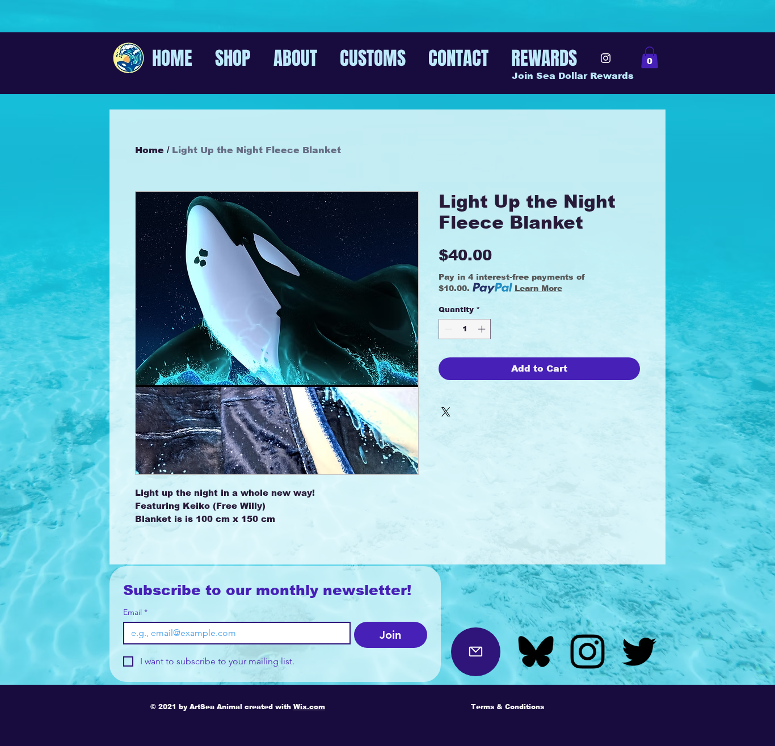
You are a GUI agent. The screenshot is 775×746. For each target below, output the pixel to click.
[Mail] (475, 651)
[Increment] (483, 329)
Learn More (538, 288)
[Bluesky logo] (536, 652)
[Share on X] (446, 412)
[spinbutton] (465, 329)
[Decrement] (447, 329)
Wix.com (309, 707)
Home (149, 150)
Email (135, 612)
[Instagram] (605, 58)
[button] (650, 57)
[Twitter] (639, 652)
